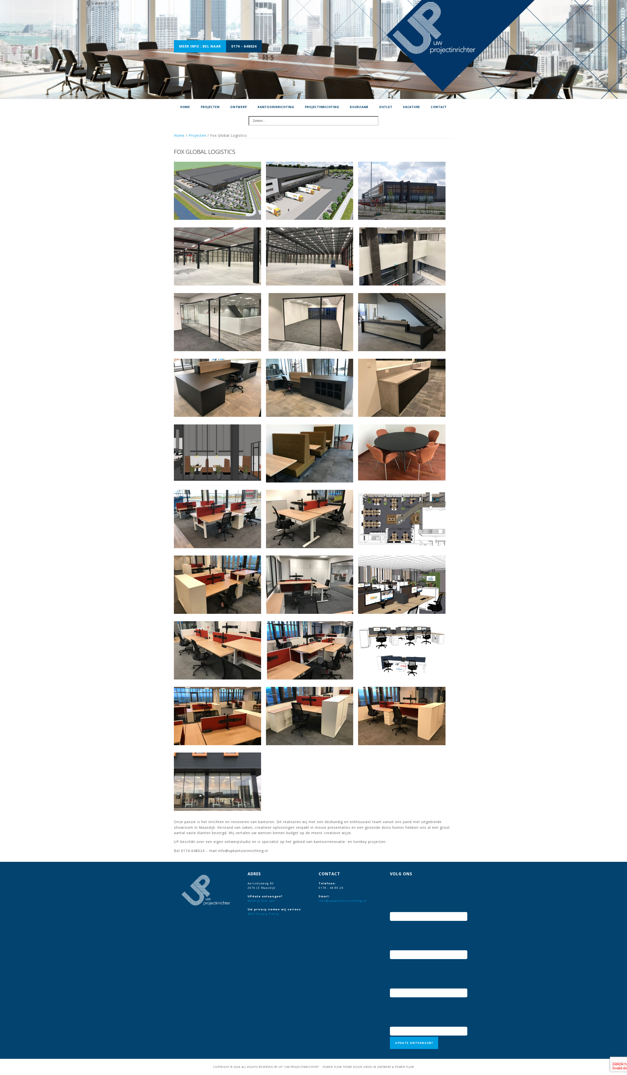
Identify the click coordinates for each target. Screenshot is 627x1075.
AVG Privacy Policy (263, 913)
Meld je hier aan (261, 900)
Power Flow (404, 1067)
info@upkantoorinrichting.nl (342, 900)
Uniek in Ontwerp (377, 1067)
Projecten (197, 135)
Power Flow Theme (337, 1067)
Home (179, 135)
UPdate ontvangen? (414, 1043)
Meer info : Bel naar (200, 46)
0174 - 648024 (244, 46)
